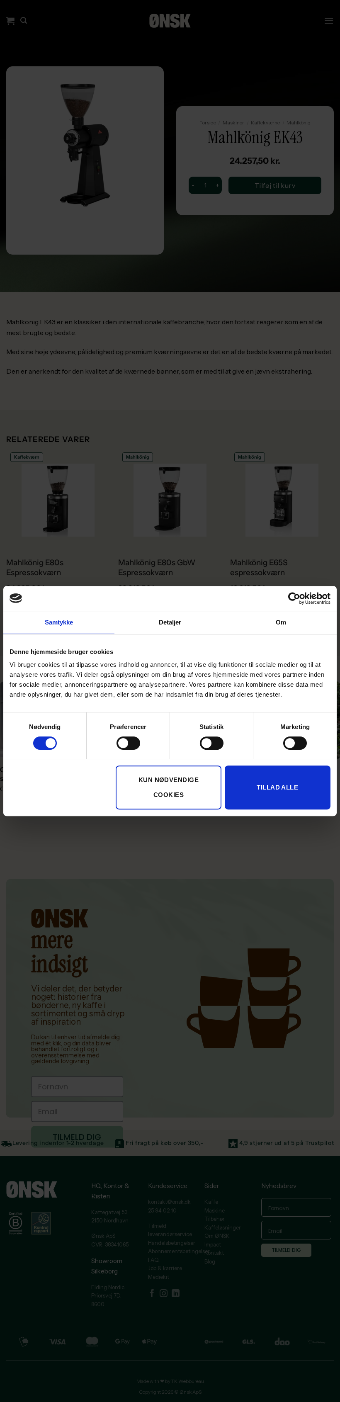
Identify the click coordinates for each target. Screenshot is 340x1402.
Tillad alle (277, 787)
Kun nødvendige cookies (168, 787)
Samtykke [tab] (59, 622)
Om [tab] (281, 622)
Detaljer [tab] (170, 622)
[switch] (128, 743)
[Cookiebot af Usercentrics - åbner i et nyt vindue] (294, 598)
